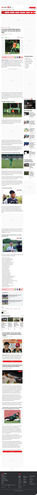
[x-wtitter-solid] (19, 57)
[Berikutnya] (23, 368)
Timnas (13, 60)
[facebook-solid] (17, 57)
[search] (28, 7)
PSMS (5, 64)
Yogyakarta (6, 62)
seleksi (19, 122)
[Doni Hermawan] (2, 313)
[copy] (22, 57)
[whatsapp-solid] (15, 57)
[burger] (35, 9)
